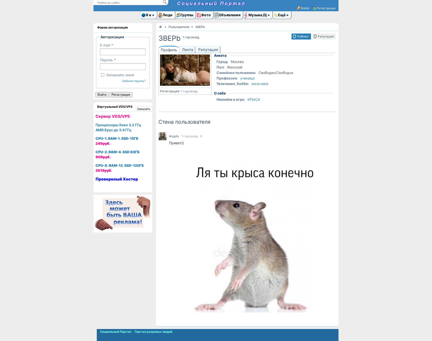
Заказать (143, 109)
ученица (247, 78)
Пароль (106, 60)
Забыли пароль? (134, 81)
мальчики (260, 84)
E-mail (105, 45)
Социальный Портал (211, 3)
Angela (174, 136)
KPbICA (254, 99)
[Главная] (160, 27)
